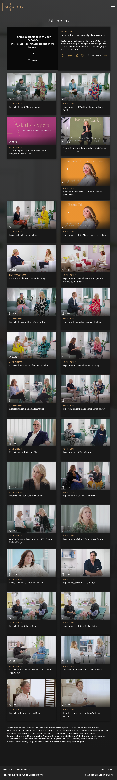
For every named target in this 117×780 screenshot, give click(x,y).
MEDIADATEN (107, 769)
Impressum (7, 769)
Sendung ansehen (95, 55)
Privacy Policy (24, 769)
